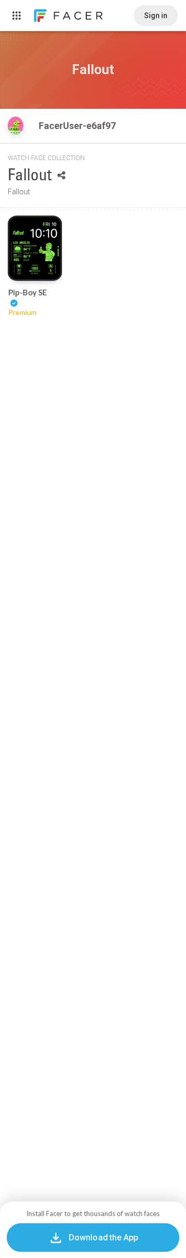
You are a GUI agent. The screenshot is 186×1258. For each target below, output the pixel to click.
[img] (15, 126)
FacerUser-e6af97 (78, 125)
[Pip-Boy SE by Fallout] (35, 248)
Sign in (155, 15)
